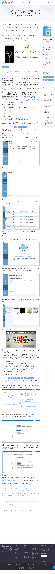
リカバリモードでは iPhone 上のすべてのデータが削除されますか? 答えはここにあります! (19, 488)
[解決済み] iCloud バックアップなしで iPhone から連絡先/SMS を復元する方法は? (48, 99)
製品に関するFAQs (35, 552)
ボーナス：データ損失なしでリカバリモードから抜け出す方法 (18, 74)
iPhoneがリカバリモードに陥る (8, 35)
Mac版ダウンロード (28, 377)
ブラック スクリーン (19, 365)
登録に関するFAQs (35, 558)
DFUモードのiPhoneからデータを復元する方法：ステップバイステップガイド (48, 116)
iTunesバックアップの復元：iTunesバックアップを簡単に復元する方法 (48, 111)
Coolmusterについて (18, 548)
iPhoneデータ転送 (27, 556)
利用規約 (9, 564)
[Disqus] (21, 530)
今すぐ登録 (50, 555)
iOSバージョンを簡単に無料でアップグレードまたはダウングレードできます (19, 368)
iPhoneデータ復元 (27, 19)
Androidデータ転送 (27, 549)
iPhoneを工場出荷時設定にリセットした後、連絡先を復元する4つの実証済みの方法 (48, 105)
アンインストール (27, 564)
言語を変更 (44, 561)
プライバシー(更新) (15, 564)
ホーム (18, 2)
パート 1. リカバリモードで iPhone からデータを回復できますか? (19, 69)
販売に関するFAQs (35, 553)
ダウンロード (17, 552)
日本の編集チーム (16, 19)
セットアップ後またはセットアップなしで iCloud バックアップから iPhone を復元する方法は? (48, 93)
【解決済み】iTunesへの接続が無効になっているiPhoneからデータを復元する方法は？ (48, 122)
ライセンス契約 (21, 564)
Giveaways (17, 554)
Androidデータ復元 (27, 551)
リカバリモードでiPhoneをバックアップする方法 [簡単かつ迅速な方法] (16, 490)
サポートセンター (35, 548)
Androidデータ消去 (27, 552)
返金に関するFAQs (35, 554)
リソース (16, 553)
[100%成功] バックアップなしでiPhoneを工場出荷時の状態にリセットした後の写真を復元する (20, 493)
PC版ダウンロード (21, 126)
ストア (16, 550)
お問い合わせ (17, 549)
